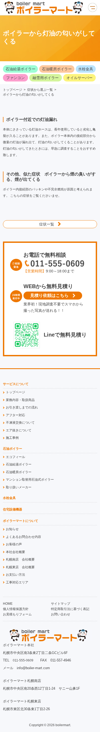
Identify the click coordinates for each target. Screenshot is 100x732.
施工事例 (12, 438)
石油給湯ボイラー (20, 69)
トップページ (12, 90)
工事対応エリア (17, 582)
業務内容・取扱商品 (20, 400)
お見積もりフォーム (17, 614)
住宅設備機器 (12, 509)
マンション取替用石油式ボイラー (30, 479)
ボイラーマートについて (20, 521)
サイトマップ (60, 604)
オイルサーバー (79, 78)
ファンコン (15, 78)
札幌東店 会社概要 (20, 567)
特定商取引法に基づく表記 (70, 609)
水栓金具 (85, 69)
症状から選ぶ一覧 (40, 90)
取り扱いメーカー (18, 487)
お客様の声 (14, 544)
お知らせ (12, 529)
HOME (8, 604)
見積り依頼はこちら (49, 295)
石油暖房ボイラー (57, 69)
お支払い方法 (15, 574)
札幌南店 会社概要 (20, 559)
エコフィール (15, 457)
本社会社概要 (15, 552)
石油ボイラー (12, 449)
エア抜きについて (18, 430)
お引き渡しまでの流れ (22, 407)
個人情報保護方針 (16, 609)
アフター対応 (15, 415)
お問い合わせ (60, 614)
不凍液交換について (20, 422)
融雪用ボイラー (46, 78)
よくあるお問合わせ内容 (23, 537)
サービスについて (16, 384)
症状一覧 (46, 224)
